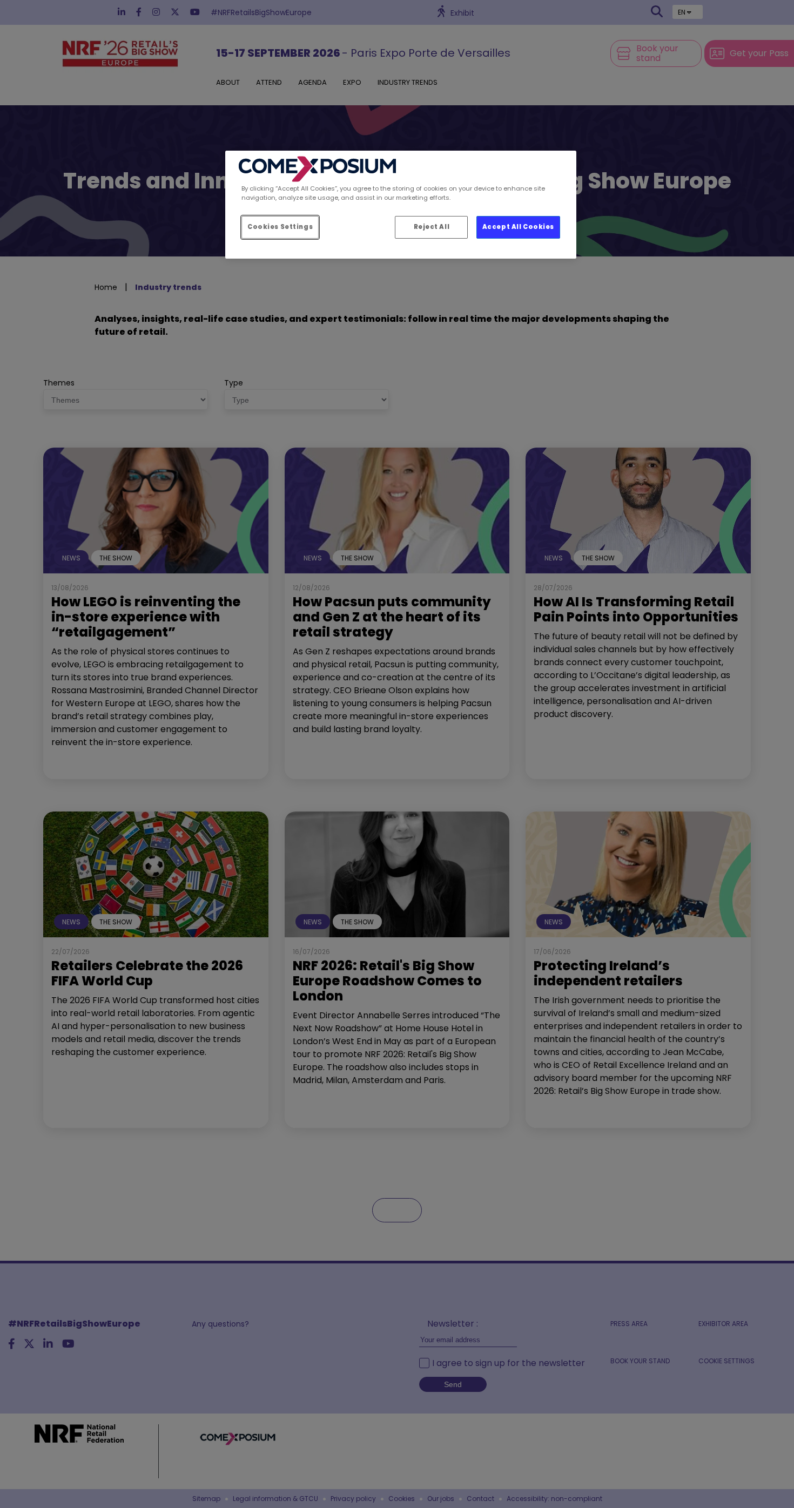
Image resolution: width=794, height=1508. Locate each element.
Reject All (432, 226)
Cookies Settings (280, 226)
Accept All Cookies (518, 226)
